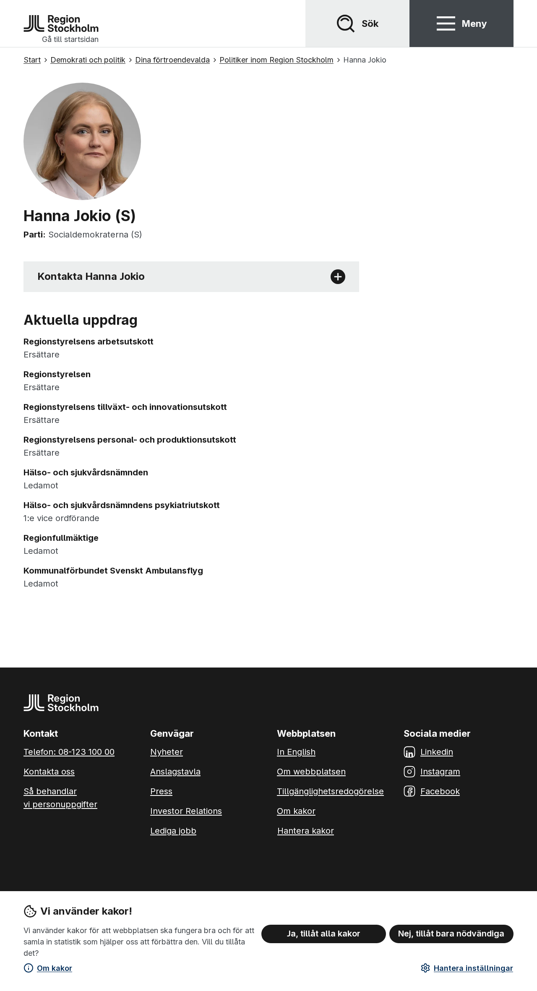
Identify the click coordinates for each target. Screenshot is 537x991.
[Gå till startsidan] (61, 23)
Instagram (440, 772)
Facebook (440, 791)
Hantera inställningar (473, 968)
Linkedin (436, 752)
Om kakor (54, 968)
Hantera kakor (305, 831)
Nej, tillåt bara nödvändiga (451, 933)
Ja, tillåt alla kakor (323, 933)
